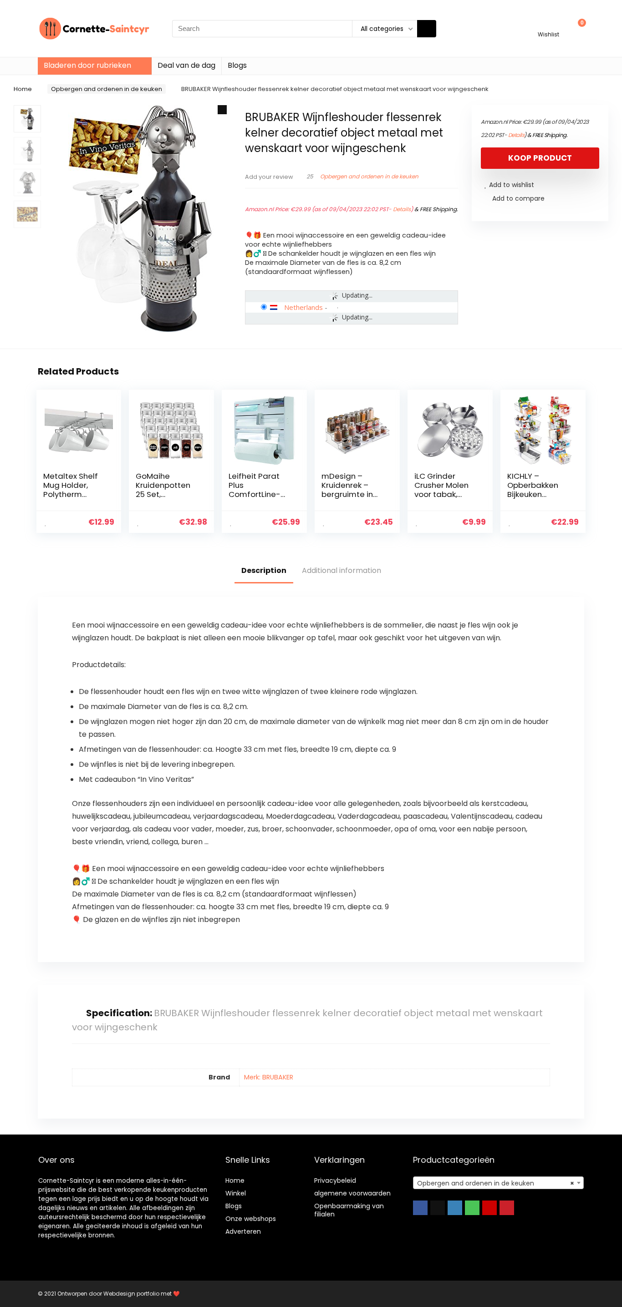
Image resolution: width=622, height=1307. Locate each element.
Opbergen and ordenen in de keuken (106, 89)
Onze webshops (250, 1218)
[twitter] (437, 1208)
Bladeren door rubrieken (87, 65)
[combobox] (498, 1182)
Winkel (235, 1193)
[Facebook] (420, 1208)
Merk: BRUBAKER (268, 1077)
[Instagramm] (455, 1208)
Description (263, 570)
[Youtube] (489, 1208)
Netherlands (303, 307)
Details (402, 209)
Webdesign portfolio (131, 1293)
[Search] (426, 28)
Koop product (540, 157)
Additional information (341, 570)
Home (23, 89)
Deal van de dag (186, 65)
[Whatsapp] (472, 1208)
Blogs (237, 65)
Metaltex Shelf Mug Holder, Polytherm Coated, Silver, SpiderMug (70, 494)
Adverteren (243, 1231)
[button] (222, 109)
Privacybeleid (335, 1180)
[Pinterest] (507, 1208)
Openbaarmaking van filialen (349, 1210)
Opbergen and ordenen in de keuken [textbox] (495, 1183)
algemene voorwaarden (352, 1193)
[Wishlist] (548, 24)
